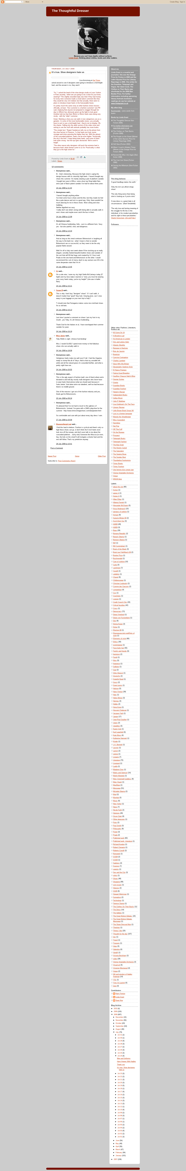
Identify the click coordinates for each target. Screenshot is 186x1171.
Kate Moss (117, 735)
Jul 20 (120, 1083)
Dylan (115, 627)
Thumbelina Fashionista (122, 460)
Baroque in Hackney (120, 348)
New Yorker (117, 804)
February (119, 1152)
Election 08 (117, 630)
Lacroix (115, 748)
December (120, 1017)
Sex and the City (119, 872)
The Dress (117, 910)
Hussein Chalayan (119, 710)
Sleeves (116, 888)
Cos (114, 593)
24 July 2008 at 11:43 (64, 188)
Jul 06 (120, 1122)
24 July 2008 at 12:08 (64, 217)
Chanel (115, 577)
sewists (116, 869)
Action (115, 490)
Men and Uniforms (123, 1058)
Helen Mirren (117, 698)
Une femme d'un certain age (123, 470)
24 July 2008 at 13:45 (64, 267)
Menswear (117, 788)
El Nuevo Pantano (119, 370)
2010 (116, 1008)
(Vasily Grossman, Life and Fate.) (123, 218)
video (115, 959)
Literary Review (118, 407)
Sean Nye (119, 1000)
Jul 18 (120, 1088)
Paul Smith (117, 826)
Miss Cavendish (119, 420)
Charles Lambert (119, 361)
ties (114, 937)
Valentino (116, 949)
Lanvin (115, 751)
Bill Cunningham (119, 546)
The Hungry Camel (120, 448)
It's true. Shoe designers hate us (68, 72)
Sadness (116, 863)
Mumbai (116, 798)
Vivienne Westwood (120, 968)
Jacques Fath (118, 713)
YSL (114, 980)
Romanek (116, 854)
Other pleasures (119, 819)
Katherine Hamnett (120, 738)
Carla (115, 565)
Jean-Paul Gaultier (120, 720)
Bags (115, 530)
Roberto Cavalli (118, 850)
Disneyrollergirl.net (63, 424)
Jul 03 (120, 1131)
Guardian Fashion (119, 389)
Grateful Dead (118, 679)
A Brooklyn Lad (118, 336)
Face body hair (118, 648)
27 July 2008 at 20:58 (64, 420)
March (118, 1149)
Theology (116, 927)
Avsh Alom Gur (118, 521)
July (117, 1032)
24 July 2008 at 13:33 (64, 231)
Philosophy (117, 829)
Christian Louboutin (120, 583)
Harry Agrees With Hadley (126, 1061)
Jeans (115, 723)
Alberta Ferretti (118, 502)
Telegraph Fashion (120, 442)
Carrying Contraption (120, 357)
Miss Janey (60, 336)
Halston (116, 688)
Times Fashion (118, 467)
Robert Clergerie (119, 847)
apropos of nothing (120, 512)
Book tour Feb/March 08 (122, 552)
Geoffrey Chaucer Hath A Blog (124, 376)
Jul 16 (120, 1095)
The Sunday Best (119, 457)
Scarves (116, 866)
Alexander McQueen (120, 505)
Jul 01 (120, 1137)
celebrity (116, 574)
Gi (57, 271)
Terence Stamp (118, 903)
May (117, 1143)
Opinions (116, 813)
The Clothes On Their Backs (123, 907)
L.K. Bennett (117, 745)
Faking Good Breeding (121, 373)
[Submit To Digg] (77, 159)
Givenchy (116, 676)
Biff (114, 543)
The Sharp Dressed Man (122, 924)
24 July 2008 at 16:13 (64, 310)
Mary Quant (117, 782)
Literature (116, 760)
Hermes (116, 701)
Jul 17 (120, 1092)
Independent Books (120, 395)
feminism (116, 654)
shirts (115, 875)
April (117, 1146)
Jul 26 (120, 1050)
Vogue (115, 476)
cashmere (116, 568)
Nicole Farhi (117, 810)
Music (115, 801)
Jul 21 (120, 1080)
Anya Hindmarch (119, 509)
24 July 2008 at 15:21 (64, 286)
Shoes (59, 161)
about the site (118, 487)
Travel (115, 940)
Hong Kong (117, 707)
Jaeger (115, 717)
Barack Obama (118, 537)
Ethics (115, 642)
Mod (114, 794)
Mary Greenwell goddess (122, 779)
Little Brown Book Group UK (123, 411)
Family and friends (120, 651)
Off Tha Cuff (117, 429)
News (115, 807)
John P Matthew (119, 401)
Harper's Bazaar (119, 392)
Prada (115, 835)
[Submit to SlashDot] (84, 159)
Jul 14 (120, 1100)
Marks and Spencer (120, 773)
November (120, 1020)
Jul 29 (120, 1041)
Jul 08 (120, 1116)
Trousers (116, 943)
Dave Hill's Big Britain (121, 364)
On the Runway (118, 432)
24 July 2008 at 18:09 (64, 350)
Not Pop (116, 426)
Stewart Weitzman (120, 894)
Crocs (115, 608)
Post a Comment (56, 448)
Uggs (115, 946)
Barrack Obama (119, 540)
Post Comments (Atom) (66, 461)
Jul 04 (120, 1128)
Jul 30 (120, 1038)
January (119, 1155)
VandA (115, 952)
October (119, 1023)
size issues (117, 885)
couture (116, 599)
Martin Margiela (118, 776)
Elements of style (119, 639)
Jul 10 (120, 1110)
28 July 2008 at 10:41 (64, 444)
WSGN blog (117, 479)
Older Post (102, 456)
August (118, 1029)
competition (117, 590)
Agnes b (116, 496)
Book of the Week (119, 549)
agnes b (116, 493)
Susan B (59, 290)
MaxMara (116, 785)
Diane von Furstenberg (121, 618)
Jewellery (116, 726)
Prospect (116, 435)
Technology (117, 900)
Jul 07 (120, 1119)
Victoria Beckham (119, 956)
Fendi (115, 657)
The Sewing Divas (119, 454)
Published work (118, 838)
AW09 (115, 527)
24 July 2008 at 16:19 (64, 331)
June (118, 1140)
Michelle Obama (119, 791)
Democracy (117, 611)
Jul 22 (120, 1076)
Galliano (116, 667)
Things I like (117, 931)
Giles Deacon (118, 673)
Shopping (116, 882)
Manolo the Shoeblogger (122, 417)
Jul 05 (120, 1125)
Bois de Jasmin (119, 351)
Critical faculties (119, 605)
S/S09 (115, 860)
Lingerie (116, 757)
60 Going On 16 (119, 333)
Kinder (115, 741)
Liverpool (116, 763)
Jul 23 (120, 1073)
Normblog (116, 423)
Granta (115, 382)
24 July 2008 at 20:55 (64, 370)
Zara (114, 986)
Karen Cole (117, 729)
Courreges (117, 596)
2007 (116, 1159)
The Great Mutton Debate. (122, 916)
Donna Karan (118, 624)
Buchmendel (116, 111)
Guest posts (117, 685)
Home (77, 456)
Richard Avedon (119, 844)
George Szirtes (118, 379)
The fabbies (117, 913)
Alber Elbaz (117, 499)
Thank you (121, 1064)
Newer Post (52, 456)
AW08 (115, 524)
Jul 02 (120, 1134)
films (115, 660)
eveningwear (117, 645)
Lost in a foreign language (122, 414)
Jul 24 (120, 1056)
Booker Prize (118, 555)
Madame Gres (118, 769)
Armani (115, 515)
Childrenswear (118, 580)
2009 (116, 1011)
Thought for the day (120, 934)
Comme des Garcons (121, 586)
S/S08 (115, 857)
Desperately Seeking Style (123, 367)
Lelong (115, 754)
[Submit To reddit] (81, 159)
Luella (115, 766)
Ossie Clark (117, 816)
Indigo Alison (117, 398)
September (120, 1026)
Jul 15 (120, 1098)
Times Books (118, 463)
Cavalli (115, 571)
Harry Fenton (118, 692)
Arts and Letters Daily (121, 342)
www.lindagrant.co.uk (119, 103)
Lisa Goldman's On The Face (124, 404)
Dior (114, 621)
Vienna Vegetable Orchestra (123, 473)
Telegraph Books (119, 438)
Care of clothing (119, 562)
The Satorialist (118, 451)
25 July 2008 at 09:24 (64, 398)
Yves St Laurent (119, 983)
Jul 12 (120, 1107)
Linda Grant (73, 58)
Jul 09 (120, 1113)
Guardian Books (119, 385)
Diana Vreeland (118, 615)
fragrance (116, 664)
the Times (96, 80)
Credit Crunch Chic (120, 602)
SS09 (115, 891)
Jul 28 (120, 1044)
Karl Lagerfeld (118, 732)
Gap (114, 670)
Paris (115, 822)
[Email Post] (75, 159)
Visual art (116, 965)
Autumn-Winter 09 (119, 518)
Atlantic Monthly (119, 345)
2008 (116, 1014)
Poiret (115, 832)
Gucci (115, 682)
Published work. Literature (122, 841)
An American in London (121, 339)
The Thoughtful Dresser (70, 11)
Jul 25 (120, 1053)
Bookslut (116, 354)
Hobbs (115, 704)
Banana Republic (119, 534)
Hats (115, 695)
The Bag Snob (118, 445)
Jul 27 (120, 1047)
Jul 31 (120, 1035)
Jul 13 (120, 1104)
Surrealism (117, 897)
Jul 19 (120, 1085)
